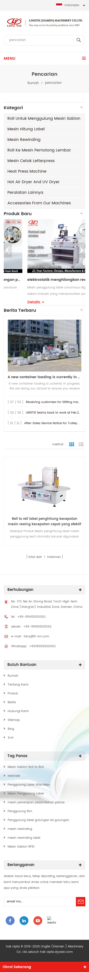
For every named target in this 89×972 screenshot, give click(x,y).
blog (11, 729)
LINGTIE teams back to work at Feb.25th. (55, 412)
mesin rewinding (24, 139)
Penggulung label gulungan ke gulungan (38, 820)
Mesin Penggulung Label (26, 793)
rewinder (14, 776)
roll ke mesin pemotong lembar (39, 150)
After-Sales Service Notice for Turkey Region (56, 423)
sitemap (14, 720)
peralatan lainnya (25, 192)
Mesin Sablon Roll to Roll (26, 767)
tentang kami (18, 684)
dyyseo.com (64, 952)
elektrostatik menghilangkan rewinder (40, 280)
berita (12, 702)
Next (81, 250)
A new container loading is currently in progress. (44, 377)
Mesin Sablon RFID (21, 846)
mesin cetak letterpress (31, 161)
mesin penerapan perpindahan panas (36, 802)
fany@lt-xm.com (36, 636)
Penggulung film (20, 811)
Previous (8, 250)
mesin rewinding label (24, 838)
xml (10, 737)
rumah (33, 83)
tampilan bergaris (71, 444)
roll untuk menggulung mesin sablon (43, 118)
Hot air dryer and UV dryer (33, 182)
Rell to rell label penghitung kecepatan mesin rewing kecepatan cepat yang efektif (44, 521)
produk (13, 693)
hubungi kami (18, 711)
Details (12, 302)
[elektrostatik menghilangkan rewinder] (44, 246)
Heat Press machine (26, 171)
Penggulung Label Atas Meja (29, 784)
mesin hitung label (26, 129)
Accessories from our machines (39, 203)
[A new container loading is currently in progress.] (44, 345)
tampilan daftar (81, 444)
